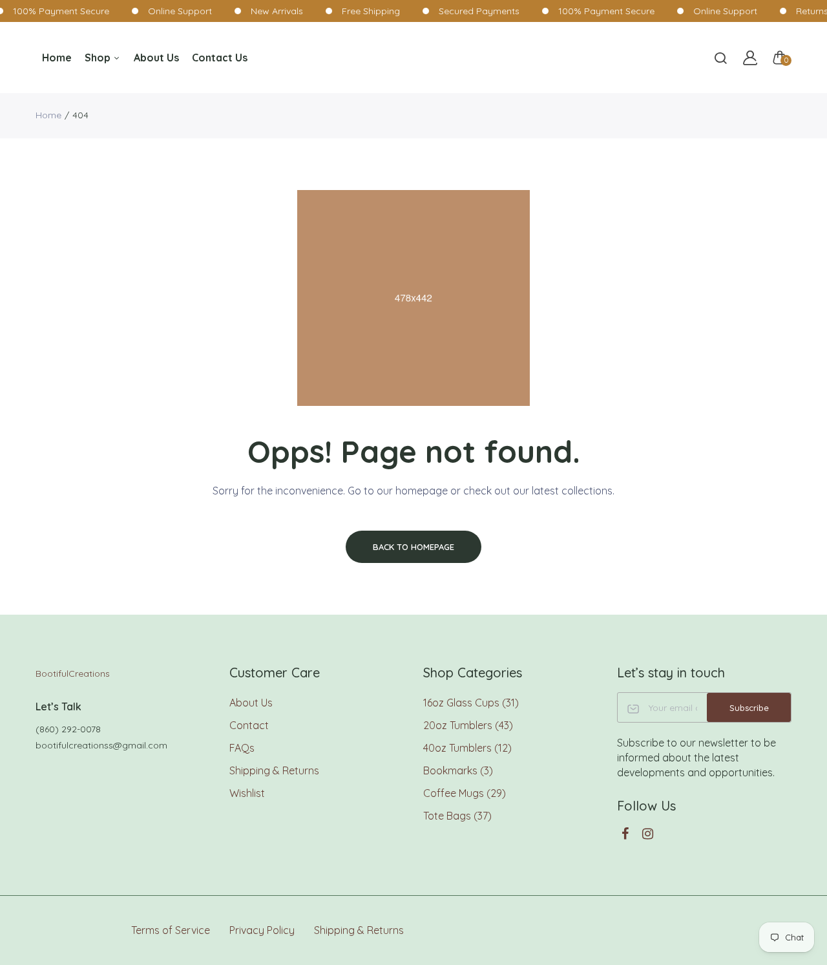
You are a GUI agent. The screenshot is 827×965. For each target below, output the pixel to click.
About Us (156, 57)
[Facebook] (625, 833)
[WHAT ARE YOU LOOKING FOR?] (720, 57)
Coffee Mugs (464, 793)
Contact (249, 725)
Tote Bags (457, 815)
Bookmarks (458, 770)
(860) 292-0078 (68, 729)
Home (57, 57)
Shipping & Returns (274, 770)
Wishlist (247, 793)
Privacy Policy (262, 930)
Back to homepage (413, 547)
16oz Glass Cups (471, 702)
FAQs (242, 747)
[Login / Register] (750, 57)
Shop (99, 57)
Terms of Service (170, 930)
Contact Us (219, 57)
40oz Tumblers (467, 747)
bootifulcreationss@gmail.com (101, 745)
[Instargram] (648, 833)
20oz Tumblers (468, 725)
